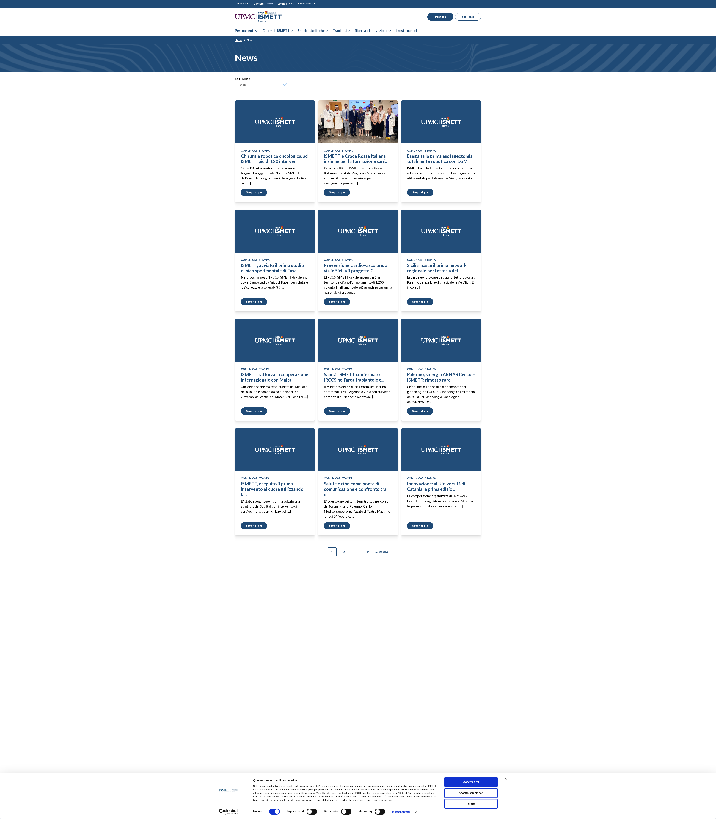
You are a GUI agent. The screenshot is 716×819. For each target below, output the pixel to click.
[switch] (312, 812)
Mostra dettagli (402, 811)
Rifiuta (471, 803)
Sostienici (468, 16)
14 (367, 552)
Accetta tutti (471, 782)
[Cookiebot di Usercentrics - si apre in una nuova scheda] (228, 812)
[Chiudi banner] (506, 778)
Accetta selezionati (471, 793)
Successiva (382, 552)
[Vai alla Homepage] (258, 16)
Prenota (440, 16)
